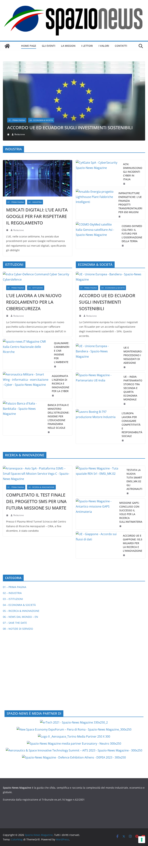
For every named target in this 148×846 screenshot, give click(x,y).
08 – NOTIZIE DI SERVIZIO (18, 554)
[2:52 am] (124, 481)
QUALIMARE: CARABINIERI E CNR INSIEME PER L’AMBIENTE (61, 278)
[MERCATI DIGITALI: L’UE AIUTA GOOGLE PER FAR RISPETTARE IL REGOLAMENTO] (37, 104)
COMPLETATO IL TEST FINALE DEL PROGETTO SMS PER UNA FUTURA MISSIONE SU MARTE (36, 427)
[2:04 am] (119, 142)
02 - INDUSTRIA (35, 128)
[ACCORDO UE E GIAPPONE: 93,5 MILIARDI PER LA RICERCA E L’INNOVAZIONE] (98, 471)
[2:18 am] (7, 156)
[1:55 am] (123, 171)
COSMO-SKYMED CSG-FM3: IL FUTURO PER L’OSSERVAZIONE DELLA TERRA (132, 159)
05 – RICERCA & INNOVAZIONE (21, 537)
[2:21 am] (128, 419)
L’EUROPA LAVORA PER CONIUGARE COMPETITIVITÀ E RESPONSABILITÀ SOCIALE (132, 350)
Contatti (121, 45)
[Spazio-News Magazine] (7, 46)
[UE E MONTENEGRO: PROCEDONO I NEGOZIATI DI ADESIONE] (98, 282)
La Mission (68, 45)
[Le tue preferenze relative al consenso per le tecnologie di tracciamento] (141, 839)
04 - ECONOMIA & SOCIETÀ (113, 213)
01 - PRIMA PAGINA (16, 128)
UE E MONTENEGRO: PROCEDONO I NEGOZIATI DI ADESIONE (132, 281)
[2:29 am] (55, 292)
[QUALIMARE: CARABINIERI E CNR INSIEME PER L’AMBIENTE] (27, 280)
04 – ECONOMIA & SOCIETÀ (19, 531)
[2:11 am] (120, 452)
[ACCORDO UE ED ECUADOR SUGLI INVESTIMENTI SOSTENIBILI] (110, 203)
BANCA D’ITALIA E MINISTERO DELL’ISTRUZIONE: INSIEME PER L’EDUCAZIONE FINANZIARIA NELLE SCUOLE (58, 342)
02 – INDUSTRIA (12, 519)
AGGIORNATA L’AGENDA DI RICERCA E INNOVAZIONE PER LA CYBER (60, 309)
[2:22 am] (7, 441)
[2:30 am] (124, 330)
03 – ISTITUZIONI (13, 525)
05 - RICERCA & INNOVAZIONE (41, 413)
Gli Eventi (48, 45)
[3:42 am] (7, 242)
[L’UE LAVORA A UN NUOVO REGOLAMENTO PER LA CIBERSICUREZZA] (37, 203)
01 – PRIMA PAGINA (14, 513)
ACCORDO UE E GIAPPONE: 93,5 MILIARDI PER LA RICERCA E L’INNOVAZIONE (132, 469)
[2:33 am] (80, 242)
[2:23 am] (123, 366)
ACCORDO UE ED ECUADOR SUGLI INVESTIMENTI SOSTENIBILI (107, 227)
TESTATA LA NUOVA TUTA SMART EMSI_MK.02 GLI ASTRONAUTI (134, 405)
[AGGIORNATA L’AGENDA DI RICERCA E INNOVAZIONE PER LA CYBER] (26, 311)
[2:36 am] (124, 109)
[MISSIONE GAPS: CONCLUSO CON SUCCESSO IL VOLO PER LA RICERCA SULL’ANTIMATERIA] (96, 440)
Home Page (28, 45)
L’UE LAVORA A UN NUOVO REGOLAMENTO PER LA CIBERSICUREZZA (34, 227)
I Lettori (87, 45)
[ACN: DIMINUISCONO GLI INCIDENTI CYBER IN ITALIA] (98, 99)
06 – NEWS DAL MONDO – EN (20, 543)
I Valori (104, 45)
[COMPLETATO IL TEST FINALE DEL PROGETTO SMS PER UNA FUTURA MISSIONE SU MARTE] (37, 399)
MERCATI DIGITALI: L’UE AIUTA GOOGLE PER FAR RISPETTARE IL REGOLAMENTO (37, 142)
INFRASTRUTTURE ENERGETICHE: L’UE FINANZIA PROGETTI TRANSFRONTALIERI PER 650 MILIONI (130, 128)
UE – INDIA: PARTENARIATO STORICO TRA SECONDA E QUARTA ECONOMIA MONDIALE (132, 314)
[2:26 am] (53, 321)
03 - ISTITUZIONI (36, 213)
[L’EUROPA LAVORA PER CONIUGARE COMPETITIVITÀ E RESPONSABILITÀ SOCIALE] (97, 352)
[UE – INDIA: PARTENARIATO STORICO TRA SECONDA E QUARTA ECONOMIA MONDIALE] (98, 315)
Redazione (18, 156)
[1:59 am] (124, 293)
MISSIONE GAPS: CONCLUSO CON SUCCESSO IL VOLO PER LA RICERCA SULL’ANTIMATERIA (130, 438)
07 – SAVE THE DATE (15, 548)
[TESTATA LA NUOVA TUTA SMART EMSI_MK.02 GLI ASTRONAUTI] (100, 407)
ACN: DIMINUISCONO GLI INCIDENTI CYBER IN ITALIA (132, 97)
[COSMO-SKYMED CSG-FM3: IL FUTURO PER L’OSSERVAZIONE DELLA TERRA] (97, 161)
